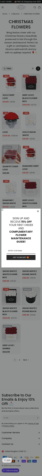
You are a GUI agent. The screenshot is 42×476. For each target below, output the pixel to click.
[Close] (38, 211)
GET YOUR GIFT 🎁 (21, 257)
